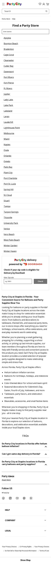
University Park (11, 223)
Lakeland (8, 111)
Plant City (8, 172)
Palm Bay (8, 167)
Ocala (6, 150)
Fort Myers (9, 77)
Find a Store (6, 19)
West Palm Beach (12, 240)
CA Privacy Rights (25, 547)
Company (10, 520)
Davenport (9, 71)
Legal (8, 530)
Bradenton (9, 49)
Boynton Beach (11, 43)
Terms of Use (44, 551)
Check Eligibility (40, 282)
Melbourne (9, 133)
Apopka (7, 38)
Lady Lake (8, 99)
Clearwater (9, 60)
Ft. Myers (8, 88)
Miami (6, 139)
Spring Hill (8, 189)
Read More (6, 480)
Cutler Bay (8, 66)
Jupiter (7, 94)
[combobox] (25, 11)
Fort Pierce (9, 82)
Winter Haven (10, 251)
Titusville (8, 217)
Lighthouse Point (12, 127)
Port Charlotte (10, 178)
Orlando (7, 155)
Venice (7, 228)
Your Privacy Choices (9, 547)
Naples (7, 144)
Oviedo (7, 161)
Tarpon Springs (11, 212)
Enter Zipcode (9, 278)
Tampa (7, 206)
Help (13, 19)
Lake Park (8, 105)
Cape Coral (9, 54)
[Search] (46, 11)
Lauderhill (8, 122)
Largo (6, 116)
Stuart (7, 200)
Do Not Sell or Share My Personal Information (21, 551)
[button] (3, 4)
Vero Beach (9, 234)
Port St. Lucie (10, 183)
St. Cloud (8, 195)
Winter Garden (10, 245)
